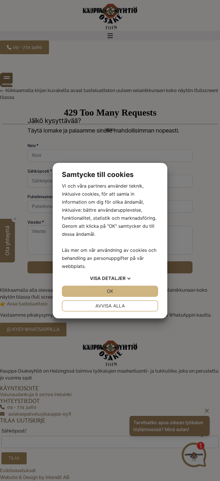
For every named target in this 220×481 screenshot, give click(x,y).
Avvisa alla (110, 306)
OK (110, 291)
